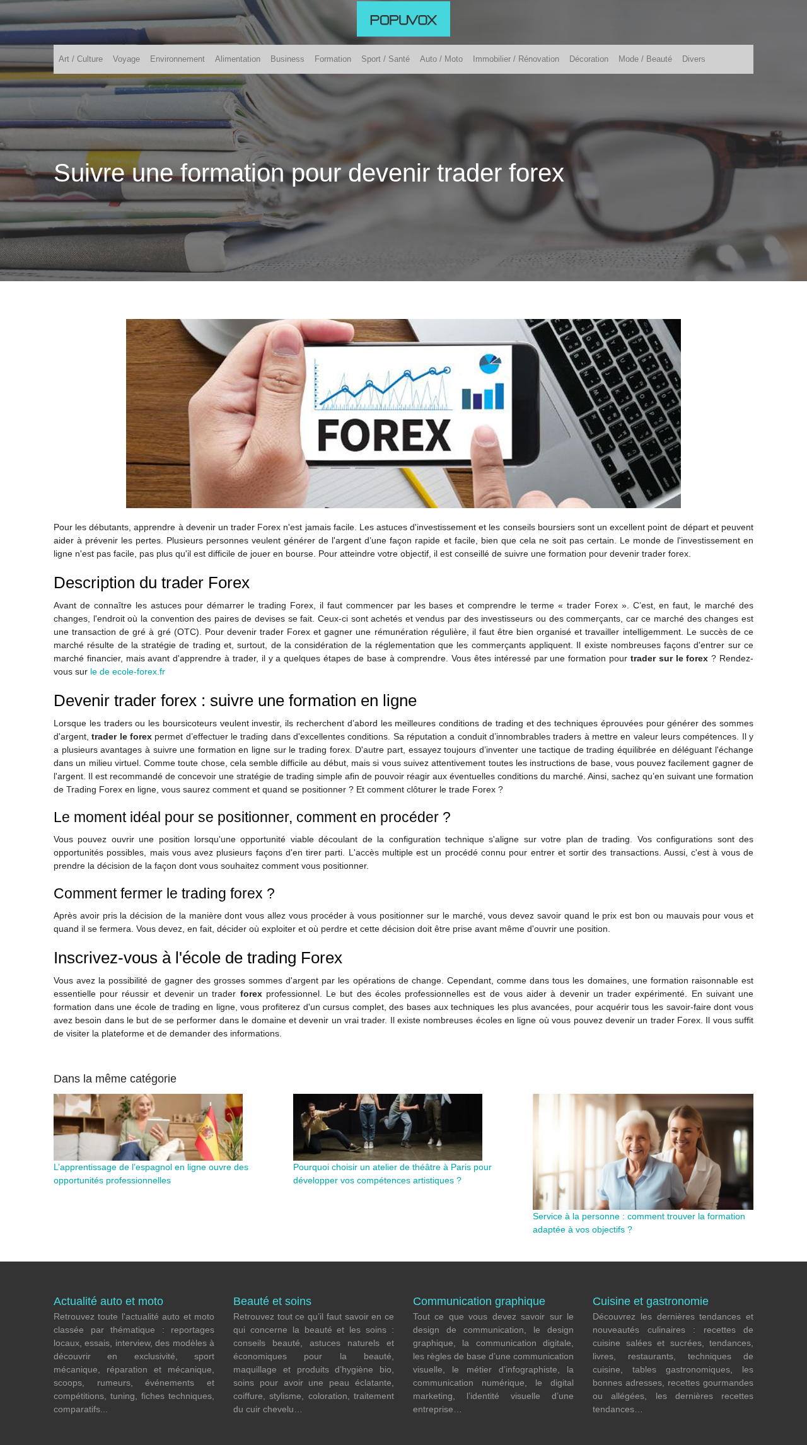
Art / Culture (81, 59)
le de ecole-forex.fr (127, 671)
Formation (333, 59)
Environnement (177, 59)
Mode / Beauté (645, 59)
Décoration (588, 59)
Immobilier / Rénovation (516, 59)
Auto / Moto (441, 59)
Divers (693, 59)
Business (287, 59)
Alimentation (237, 59)
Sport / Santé (385, 59)
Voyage (126, 59)
